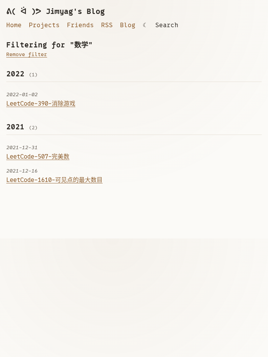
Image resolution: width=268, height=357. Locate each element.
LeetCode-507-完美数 (37, 156)
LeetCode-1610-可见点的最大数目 (54, 179)
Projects (44, 25)
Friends (80, 25)
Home (14, 25)
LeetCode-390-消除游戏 (40, 103)
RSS (107, 25)
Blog (127, 25)
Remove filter (26, 54)
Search (166, 25)
